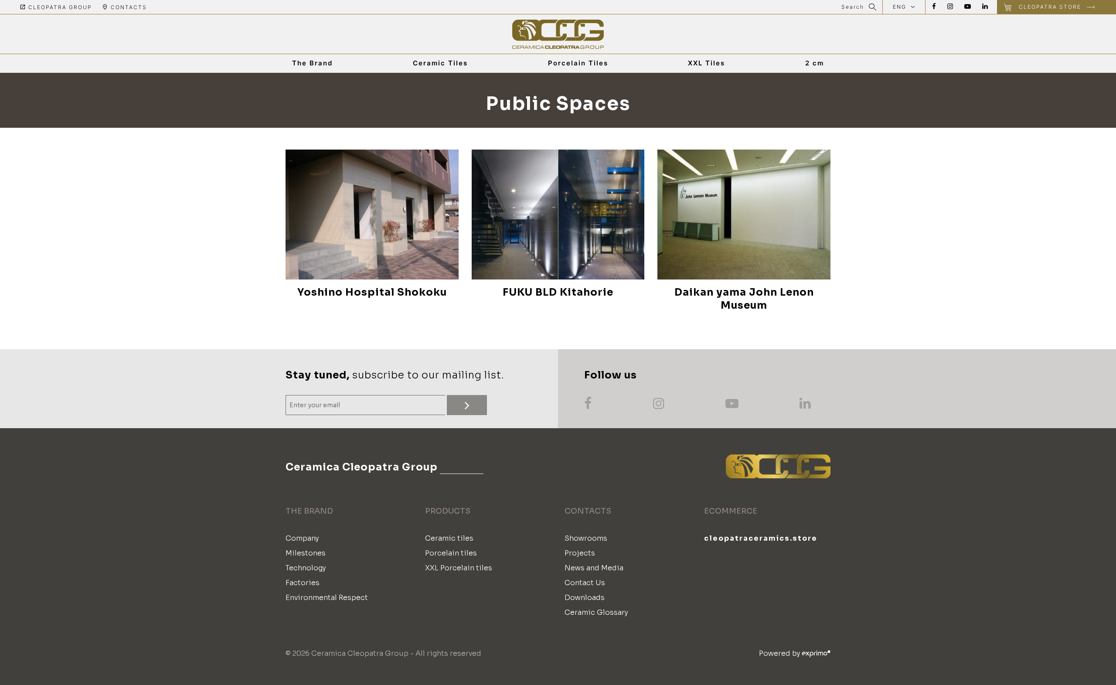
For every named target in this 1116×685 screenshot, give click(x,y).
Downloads (585, 597)
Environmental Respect (327, 597)
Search (852, 6)
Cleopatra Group (59, 7)
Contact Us (585, 582)
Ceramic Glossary (596, 612)
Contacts (128, 7)
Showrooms (586, 538)
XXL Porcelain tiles (458, 568)
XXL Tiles (706, 63)
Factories (303, 582)
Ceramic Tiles (440, 63)
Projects (580, 553)
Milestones (306, 553)
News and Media (594, 568)
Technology (306, 568)
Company (302, 538)
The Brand (312, 63)
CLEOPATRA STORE (1050, 6)
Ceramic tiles (449, 538)
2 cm (814, 63)
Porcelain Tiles (578, 63)
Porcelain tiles (451, 553)
